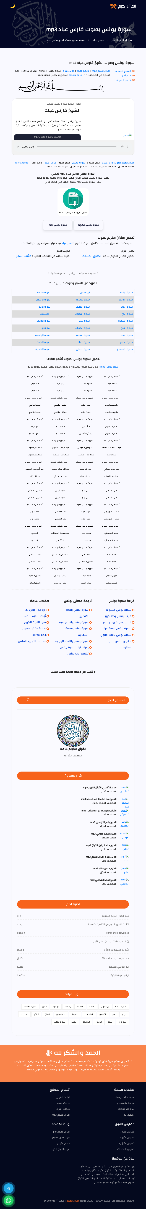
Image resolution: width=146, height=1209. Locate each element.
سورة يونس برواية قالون (115, 635)
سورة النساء (43, 292)
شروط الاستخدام (125, 1103)
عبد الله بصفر (86, 476)
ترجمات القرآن (63, 1109)
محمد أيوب (34, 519)
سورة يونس (78, 162)
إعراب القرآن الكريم (60, 1149)
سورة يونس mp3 (58, 225)
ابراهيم (56, 1007)
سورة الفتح (127, 328)
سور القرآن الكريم (35, 622)
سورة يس (84, 321)
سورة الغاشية (42, 349)
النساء (92, 1007)
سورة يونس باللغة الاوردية (71, 641)
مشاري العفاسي (86, 561)
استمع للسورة (123, 71)
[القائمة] (6, 6)
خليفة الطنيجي (60, 412)
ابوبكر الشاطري (86, 433)
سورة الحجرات (82, 328)
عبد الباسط (111, 455)
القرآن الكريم (72, 1201)
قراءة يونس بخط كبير (118, 616)
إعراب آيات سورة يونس (74, 647)
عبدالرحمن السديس (60, 455)
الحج (114, 1014)
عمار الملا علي (86, 391)
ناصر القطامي (35, 561)
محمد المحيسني (111, 540)
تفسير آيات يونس (77, 653)
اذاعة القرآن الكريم (34, 628)
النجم (110, 1022)
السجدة (75, 1014)
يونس (72, 273)
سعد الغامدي (34, 412)
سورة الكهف (83, 307)
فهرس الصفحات (125, 1149)
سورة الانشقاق (124, 349)
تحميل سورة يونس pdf (117, 622)
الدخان (47, 1014)
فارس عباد (98, 40)
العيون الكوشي (34, 497)
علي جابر (86, 497)
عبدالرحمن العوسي (85, 455)
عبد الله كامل (34, 476)
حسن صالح (86, 412)
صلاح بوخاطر (34, 433)
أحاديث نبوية (63, 1103)
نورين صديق (111, 583)
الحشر (74, 1022)
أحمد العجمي (111, 391)
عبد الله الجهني (60, 476)
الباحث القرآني (63, 1097)
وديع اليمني (85, 583)
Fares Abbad (21, 162)
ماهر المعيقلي (60, 519)
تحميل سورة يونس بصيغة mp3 (73, 212)
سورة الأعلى (83, 349)
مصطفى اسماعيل (60, 561)
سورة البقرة (126, 292)
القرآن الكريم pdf (61, 1131)
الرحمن (99, 1022)
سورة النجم (127, 335)
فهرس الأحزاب (126, 1143)
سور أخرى (126, 75)
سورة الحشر (126, 342)
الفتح (36, 1014)
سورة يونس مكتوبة (88, 225)
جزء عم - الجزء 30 (35, 610)
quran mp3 (39, 635)
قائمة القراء (83, 71)
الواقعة (86, 1022)
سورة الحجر (127, 307)
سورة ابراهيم (43, 299)
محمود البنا (111, 561)
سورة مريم (44, 307)
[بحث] (28, 700)
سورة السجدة (125, 321)
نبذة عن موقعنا (126, 1109)
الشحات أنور (60, 433)
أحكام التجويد (63, 1143)
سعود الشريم (111, 433)
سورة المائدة (126, 299)
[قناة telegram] (9, 1188)
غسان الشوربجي (111, 519)
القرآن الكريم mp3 (101, 71)
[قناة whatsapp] (9, 1200)
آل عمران (85, 292)
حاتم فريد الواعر (111, 412)
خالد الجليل (34, 391)
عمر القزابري (60, 497)
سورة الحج (127, 314)
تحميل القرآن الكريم (121, 40)
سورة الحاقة (43, 342)
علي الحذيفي (111, 497)
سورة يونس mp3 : (108, 367)
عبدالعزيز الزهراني (111, 476)
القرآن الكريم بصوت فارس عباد (117, 162)
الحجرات (24, 1014)
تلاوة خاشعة (75, 75)
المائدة (80, 1007)
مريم (124, 1014)
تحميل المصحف (91, 256)
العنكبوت (45, 314)
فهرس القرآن (127, 1131)
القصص (102, 1014)
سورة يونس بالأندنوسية (73, 622)
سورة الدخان (43, 321)
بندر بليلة (60, 391)
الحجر (44, 1007)
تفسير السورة (123, 80)
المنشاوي (60, 540)
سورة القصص (82, 314)
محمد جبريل (86, 540)
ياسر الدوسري (60, 583)
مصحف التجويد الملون (32, 641)
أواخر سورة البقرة (35, 616)
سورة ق (45, 328)
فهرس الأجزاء (127, 1137)
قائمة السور (24, 256)
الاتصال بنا (129, 1115)
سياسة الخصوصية (125, 1097)
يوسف (68, 1007)
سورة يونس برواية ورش (116, 628)
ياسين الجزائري (34, 583)
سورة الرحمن (83, 335)
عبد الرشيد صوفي (34, 455)
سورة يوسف (83, 299)
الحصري (34, 540)
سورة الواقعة (42, 335)
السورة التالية (57, 273)
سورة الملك (83, 342)
